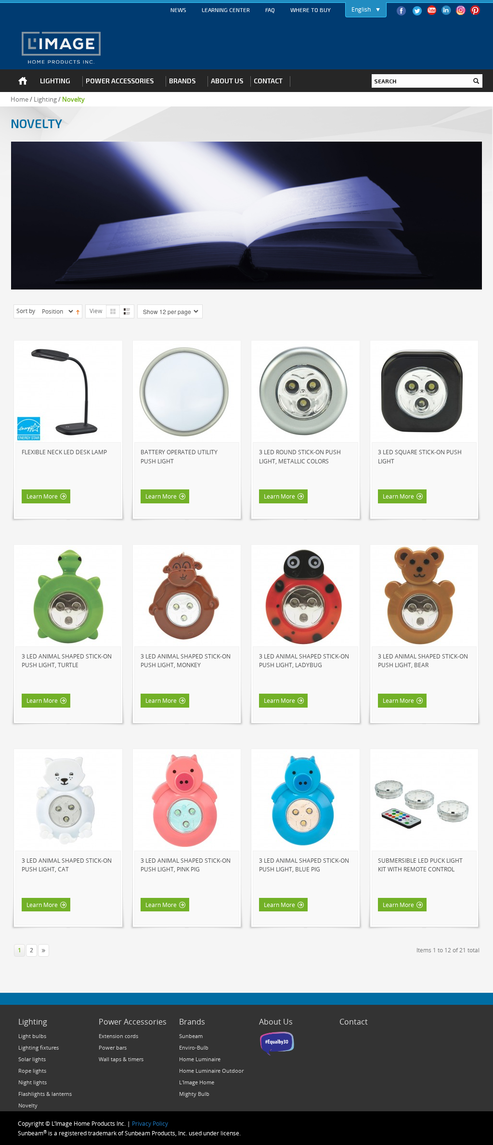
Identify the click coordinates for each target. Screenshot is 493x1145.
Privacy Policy (150, 1123)
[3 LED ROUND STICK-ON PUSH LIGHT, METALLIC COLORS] (303, 346)
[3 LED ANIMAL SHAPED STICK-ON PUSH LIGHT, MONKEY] (184, 550)
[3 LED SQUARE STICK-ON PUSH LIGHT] (422, 346)
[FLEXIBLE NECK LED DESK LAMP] (65, 346)
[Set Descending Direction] (77, 311)
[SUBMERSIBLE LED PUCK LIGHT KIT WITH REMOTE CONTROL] (422, 755)
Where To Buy (310, 9)
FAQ (270, 9)
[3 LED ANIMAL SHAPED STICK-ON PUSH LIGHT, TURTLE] (65, 550)
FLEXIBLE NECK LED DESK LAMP (64, 452)
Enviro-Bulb (193, 1047)
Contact (353, 1021)
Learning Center (226, 9)
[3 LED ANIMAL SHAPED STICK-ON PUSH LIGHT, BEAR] (422, 550)
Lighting (45, 99)
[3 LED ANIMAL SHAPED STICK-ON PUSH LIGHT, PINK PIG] (184, 755)
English (361, 9)
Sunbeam (191, 1036)
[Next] (43, 950)
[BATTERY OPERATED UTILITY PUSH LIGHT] (184, 346)
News (178, 9)
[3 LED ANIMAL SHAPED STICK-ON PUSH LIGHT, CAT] (65, 755)
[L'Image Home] (61, 47)
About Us (276, 1021)
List (127, 311)
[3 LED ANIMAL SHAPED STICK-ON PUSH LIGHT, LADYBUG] (303, 550)
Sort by (25, 311)
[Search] (476, 81)
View (96, 311)
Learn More (42, 496)
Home (19, 99)
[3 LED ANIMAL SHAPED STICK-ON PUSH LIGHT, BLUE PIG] (303, 755)
